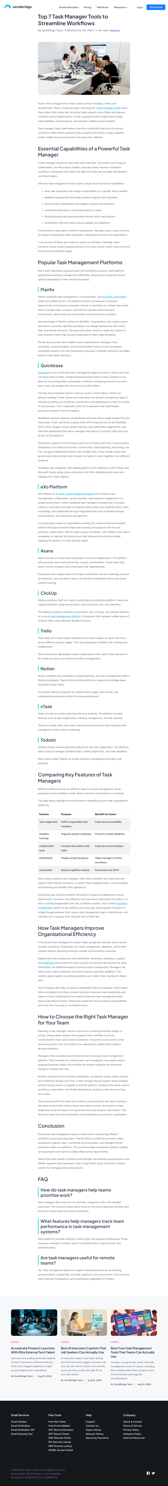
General (115, 30)
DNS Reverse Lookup (60, 1446)
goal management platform (66, 616)
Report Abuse (93, 1429)
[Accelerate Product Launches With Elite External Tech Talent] (34, 1322)
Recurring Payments (97, 1437)
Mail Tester (103, 7)
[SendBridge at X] (153, 1474)
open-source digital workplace (76, 493)
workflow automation (114, 296)
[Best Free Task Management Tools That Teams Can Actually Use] (134, 1322)
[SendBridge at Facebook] (148, 1474)
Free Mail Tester (57, 1421)
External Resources (134, 1437)
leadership (48, 962)
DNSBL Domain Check (60, 1450)
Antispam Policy (132, 1434)
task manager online (109, 108)
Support (90, 1421)
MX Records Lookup (59, 1442)
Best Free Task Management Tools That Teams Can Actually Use (133, 1352)
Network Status (94, 1434)
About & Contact (132, 1421)
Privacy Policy (131, 1429)
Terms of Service (132, 1425)
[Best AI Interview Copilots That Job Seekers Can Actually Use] (84, 1322)
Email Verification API (22, 1429)
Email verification (68, 7)
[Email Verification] (17, 7)
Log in (140, 7)
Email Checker (19, 1421)
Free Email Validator (59, 1425)
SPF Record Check (58, 1434)
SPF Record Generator (61, 1429)
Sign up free (156, 7)
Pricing (87, 7)
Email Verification (20, 1425)
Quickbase (43, 372)
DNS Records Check (59, 1437)
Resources (120, 7)
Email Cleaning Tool (21, 1434)
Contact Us (92, 1425)
